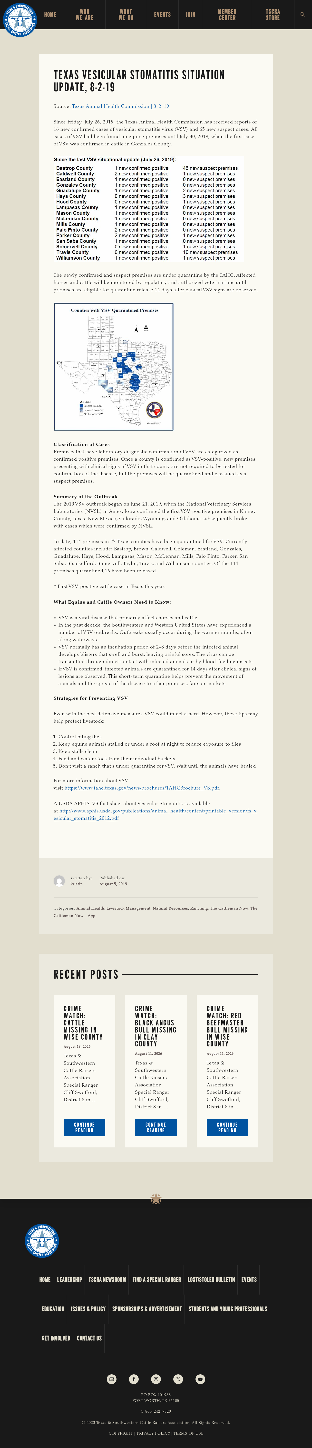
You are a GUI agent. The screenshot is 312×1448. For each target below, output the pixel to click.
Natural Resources (170, 909)
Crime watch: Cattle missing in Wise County (83, 1022)
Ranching (199, 909)
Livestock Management (129, 909)
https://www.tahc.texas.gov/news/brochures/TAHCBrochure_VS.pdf (142, 788)
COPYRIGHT (121, 1434)
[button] (303, 14)
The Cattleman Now (229, 909)
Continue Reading (89, 1128)
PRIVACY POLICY (153, 1434)
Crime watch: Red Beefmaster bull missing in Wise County (227, 1026)
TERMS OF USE (189, 1434)
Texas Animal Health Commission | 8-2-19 (120, 106)
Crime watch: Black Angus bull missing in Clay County (156, 1026)
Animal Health (90, 909)
